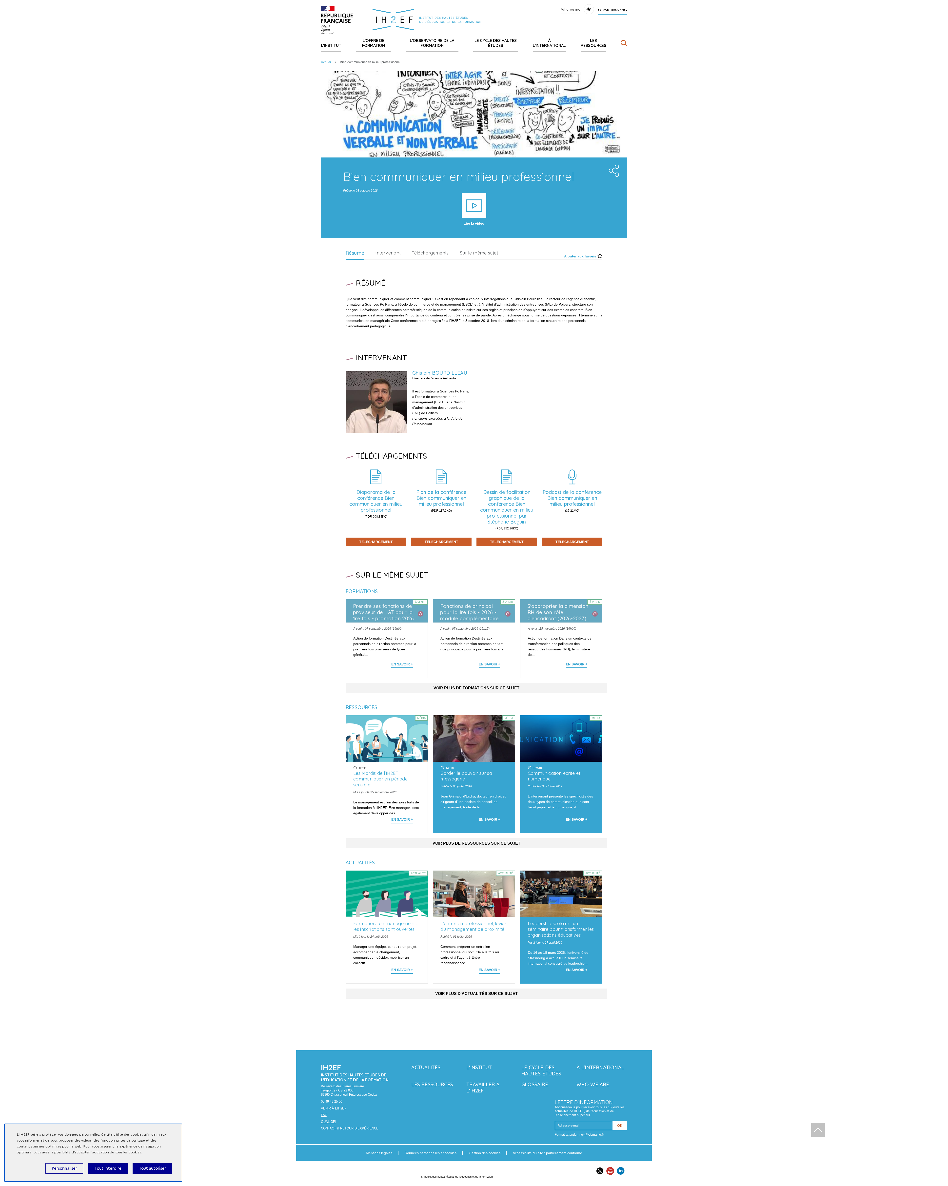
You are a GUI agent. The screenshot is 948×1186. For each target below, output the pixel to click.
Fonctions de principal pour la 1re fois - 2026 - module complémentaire (469, 612)
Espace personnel (612, 9)
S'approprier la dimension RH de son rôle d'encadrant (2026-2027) (558, 612)
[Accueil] (337, 20)
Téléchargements (430, 253)
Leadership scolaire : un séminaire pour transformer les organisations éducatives (561, 929)
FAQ (324, 1115)
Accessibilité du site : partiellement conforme (547, 1153)
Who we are (570, 9)
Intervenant (388, 253)
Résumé (355, 253)
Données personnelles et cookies (430, 1153)
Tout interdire (107, 1168)
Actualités (425, 1067)
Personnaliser (64, 1168)
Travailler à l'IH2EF (482, 1087)
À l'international (549, 43)
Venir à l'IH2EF (333, 1108)
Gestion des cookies (484, 1153)
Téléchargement (376, 542)
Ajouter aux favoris (580, 256)
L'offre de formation (373, 43)
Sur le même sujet (479, 253)
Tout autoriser (152, 1168)
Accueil (326, 62)
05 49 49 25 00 (331, 1101)
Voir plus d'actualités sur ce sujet (476, 994)
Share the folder (612, 169)
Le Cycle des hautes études (495, 43)
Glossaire (534, 1084)
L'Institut (331, 45)
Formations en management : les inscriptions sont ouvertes (385, 926)
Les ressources (593, 43)
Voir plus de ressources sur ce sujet (476, 843)
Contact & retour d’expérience (349, 1128)
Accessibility (589, 9)
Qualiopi (328, 1122)
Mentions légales (379, 1153)
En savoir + (402, 664)
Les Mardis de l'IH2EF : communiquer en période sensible (380, 779)
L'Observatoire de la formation (432, 43)
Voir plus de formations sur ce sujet (476, 688)
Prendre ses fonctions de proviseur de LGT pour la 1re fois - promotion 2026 (383, 612)
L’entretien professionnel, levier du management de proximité (473, 926)
